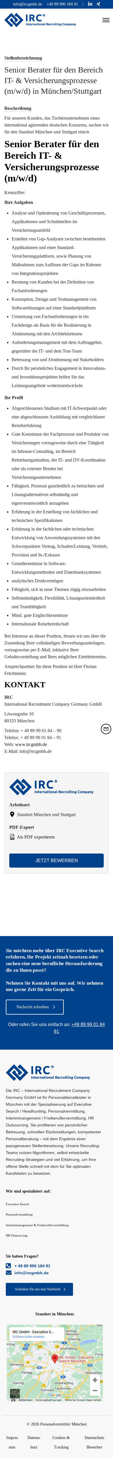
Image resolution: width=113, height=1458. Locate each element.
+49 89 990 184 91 (62, 4)
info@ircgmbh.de (27, 4)
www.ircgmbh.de (31, 744)
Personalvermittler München (63, 1424)
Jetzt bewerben (56, 860)
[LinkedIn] (90, 4)
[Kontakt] (106, 729)
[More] (55, 1363)
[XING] (98, 4)
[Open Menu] (106, 20)
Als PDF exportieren (35, 837)
